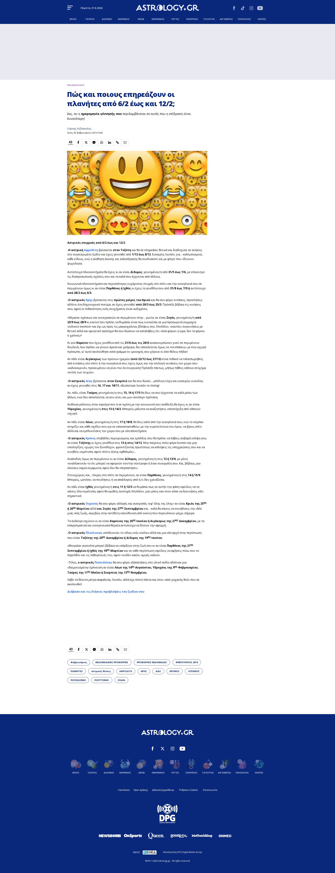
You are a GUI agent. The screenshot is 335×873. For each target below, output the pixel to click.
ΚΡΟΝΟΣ (175, 671)
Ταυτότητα (123, 789)
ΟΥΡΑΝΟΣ (194, 671)
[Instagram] (251, 8)
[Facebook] (234, 8)
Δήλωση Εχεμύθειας (163, 789)
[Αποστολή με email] (125, 142)
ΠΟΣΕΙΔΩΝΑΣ (78, 680)
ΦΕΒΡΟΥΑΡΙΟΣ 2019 (187, 662)
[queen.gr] (156, 836)
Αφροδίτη (91, 250)
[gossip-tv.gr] (179, 836)
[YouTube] (260, 8)
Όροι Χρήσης (141, 789)
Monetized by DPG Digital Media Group (182, 852)
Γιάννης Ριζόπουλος (79, 128)
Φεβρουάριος (78, 662)
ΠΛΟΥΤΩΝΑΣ (101, 680)
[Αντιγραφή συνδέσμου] (117, 142)
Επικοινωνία (210, 789)
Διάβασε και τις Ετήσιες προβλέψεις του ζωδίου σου (105, 591)
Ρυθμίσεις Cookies (188, 790)
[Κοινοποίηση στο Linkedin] (109, 142)
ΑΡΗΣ (144, 671)
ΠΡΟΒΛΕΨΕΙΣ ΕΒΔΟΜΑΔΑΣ (152, 662)
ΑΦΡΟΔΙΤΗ (125, 671)
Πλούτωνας (94, 533)
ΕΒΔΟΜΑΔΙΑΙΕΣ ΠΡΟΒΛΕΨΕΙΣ (111, 662)
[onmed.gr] (225, 836)
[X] (162, 749)
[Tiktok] (243, 8)
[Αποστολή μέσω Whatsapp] (101, 142)
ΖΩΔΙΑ (121, 680)
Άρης (89, 300)
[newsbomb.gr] (110, 835)
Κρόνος (91, 438)
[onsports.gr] (133, 835)
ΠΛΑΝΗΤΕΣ (76, 671)
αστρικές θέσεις (101, 671)
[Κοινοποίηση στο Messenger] (93, 142)
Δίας (89, 381)
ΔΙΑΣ (158, 671)
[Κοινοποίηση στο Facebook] (78, 142)
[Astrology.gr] (167, 8)
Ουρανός (92, 503)
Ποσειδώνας (103, 562)
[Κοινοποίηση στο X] (86, 142)
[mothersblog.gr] (202, 836)
